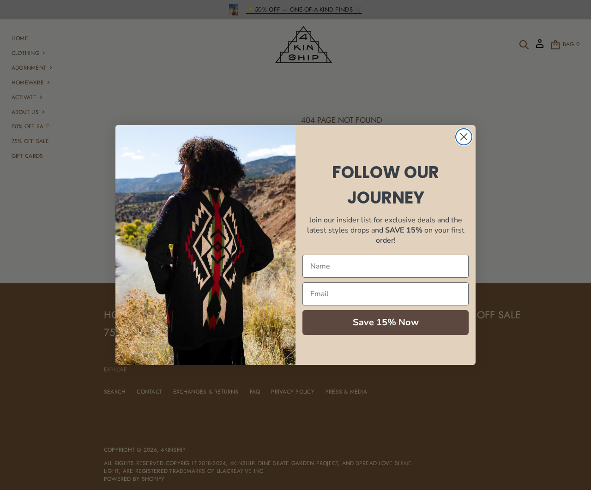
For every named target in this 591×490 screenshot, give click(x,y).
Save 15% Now (386, 322)
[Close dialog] (464, 137)
